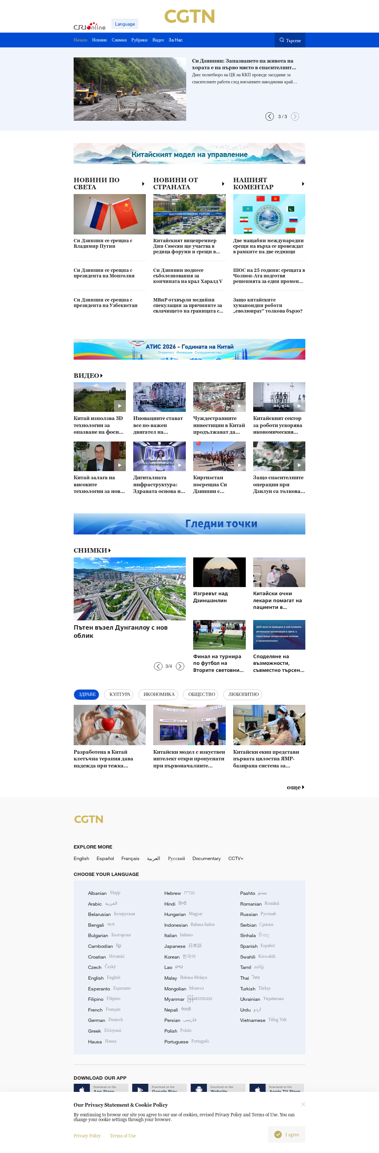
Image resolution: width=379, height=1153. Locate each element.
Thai (250, 978)
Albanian (104, 893)
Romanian (259, 904)
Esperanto (109, 989)
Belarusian (111, 914)
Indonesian (189, 925)
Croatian (106, 957)
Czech (101, 967)
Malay (185, 978)
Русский (176, 858)
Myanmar (188, 999)
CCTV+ (236, 858)
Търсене (293, 40)
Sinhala (255, 935)
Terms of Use (123, 1136)
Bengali (101, 925)
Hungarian (183, 914)
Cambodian (104, 946)
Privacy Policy (87, 1136)
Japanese (183, 946)
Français (130, 858)
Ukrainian (262, 999)
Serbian (256, 925)
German (105, 1020)
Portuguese (186, 1041)
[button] (269, 116)
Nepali (177, 1010)
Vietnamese (263, 1020)
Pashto (253, 893)
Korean (180, 957)
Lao (173, 967)
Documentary (206, 858)
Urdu (250, 1010)
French (104, 1010)
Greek (104, 1031)
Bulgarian (109, 935)
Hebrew (179, 893)
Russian (258, 914)
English (81, 858)
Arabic (102, 904)
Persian (180, 1020)
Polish (177, 1031)
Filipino (104, 999)
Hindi (175, 904)
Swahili (257, 957)
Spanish (257, 946)
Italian (178, 935)
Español (105, 858)
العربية (153, 858)
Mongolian (184, 989)
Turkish (255, 989)
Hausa (102, 1041)
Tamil (252, 967)
